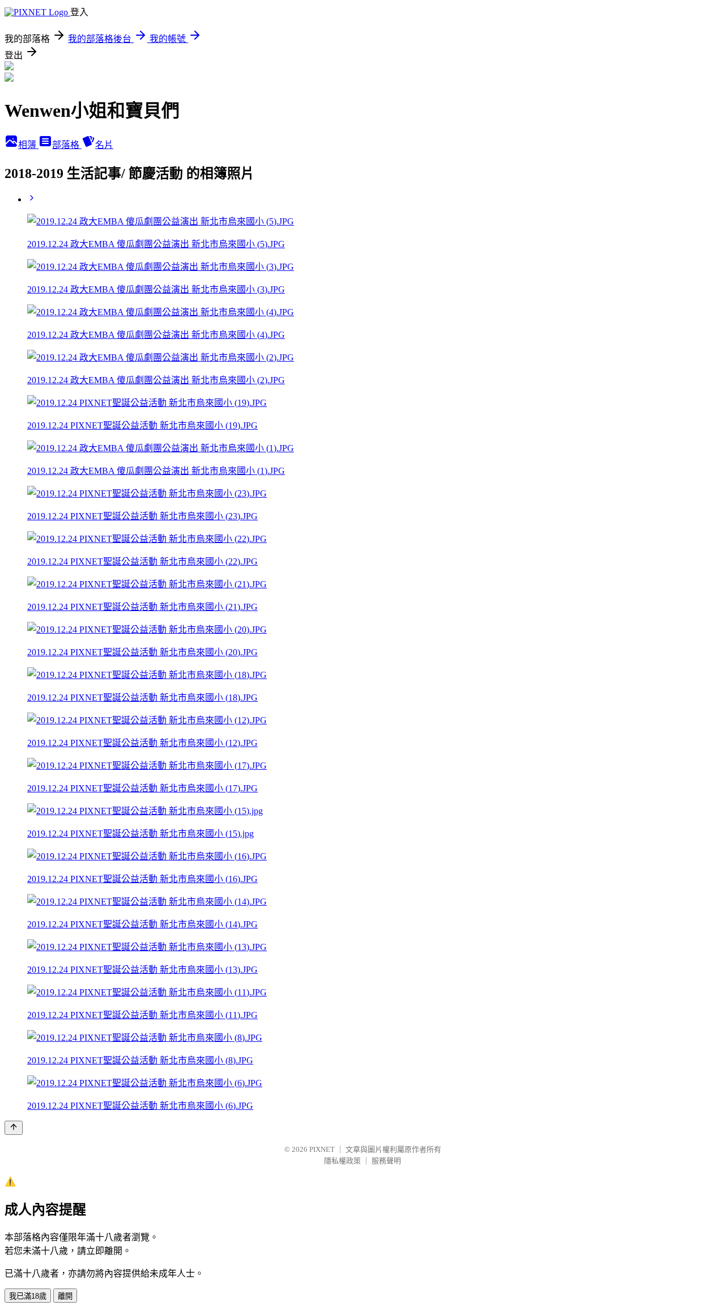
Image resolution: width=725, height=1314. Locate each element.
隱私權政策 (342, 1160)
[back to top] (14, 1128)
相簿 (28, 145)
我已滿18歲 (27, 1296)
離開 (65, 1296)
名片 (104, 145)
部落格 (67, 145)
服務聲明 (386, 1160)
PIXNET (322, 1149)
